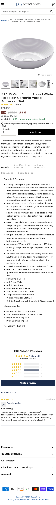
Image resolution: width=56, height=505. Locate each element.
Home (4, 21)
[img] (7, 399)
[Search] (51, 11)
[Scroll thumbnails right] (52, 84)
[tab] (5, 167)
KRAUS (7, 107)
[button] (7, 104)
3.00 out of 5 (35, 356)
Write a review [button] (28, 382)
